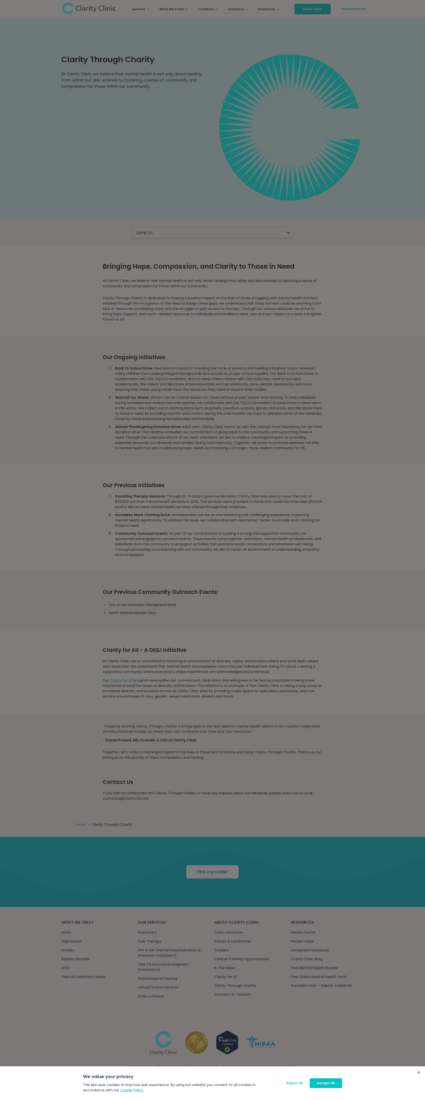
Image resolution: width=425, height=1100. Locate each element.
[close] (418, 1072)
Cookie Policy (131, 1090)
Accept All (326, 1083)
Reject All (294, 1083)
